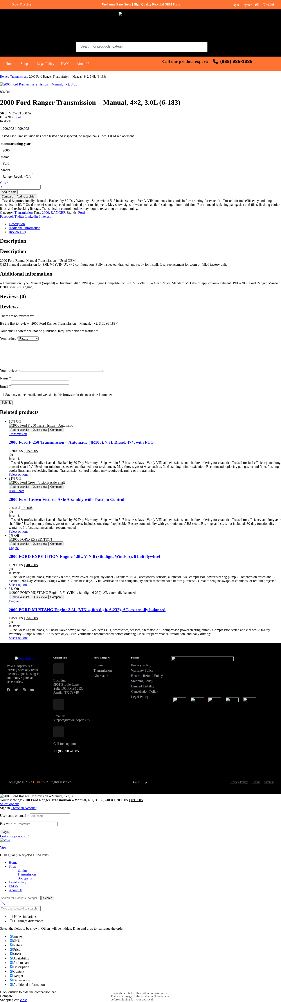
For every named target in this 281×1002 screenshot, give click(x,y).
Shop (24, 64)
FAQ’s (65, 64)
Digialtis (39, 782)
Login (5, 832)
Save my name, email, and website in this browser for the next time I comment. (59, 395)
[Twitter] (16, 690)
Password (8, 824)
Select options (18, 474)
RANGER (58, 212)
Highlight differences (28, 921)
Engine (14, 548)
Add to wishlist (26, 196)
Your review (10, 370)
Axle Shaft (16, 491)
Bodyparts (25, 878)
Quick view (40, 429)
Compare (7, 196)
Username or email (14, 815)
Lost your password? (14, 836)
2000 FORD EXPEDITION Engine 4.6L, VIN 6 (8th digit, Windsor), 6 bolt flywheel (84, 556)
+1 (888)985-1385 (66, 751)
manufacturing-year (16, 144)
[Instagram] (24, 690)
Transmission (18, 76)
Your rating (9, 338)
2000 (45, 212)
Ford (17, 117)
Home (9, 64)
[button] (25, 64)
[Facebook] (8, 690)
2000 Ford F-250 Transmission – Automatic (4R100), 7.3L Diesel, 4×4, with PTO (81, 442)
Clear (4, 183)
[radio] (6, 150)
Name (5, 378)
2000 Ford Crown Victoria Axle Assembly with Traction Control (66, 499)
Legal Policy (45, 64)
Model (5, 170)
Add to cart (9, 192)
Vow (3, 847)
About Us (83, 64)
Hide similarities (24, 916)
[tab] (145, 224)
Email (5, 386)
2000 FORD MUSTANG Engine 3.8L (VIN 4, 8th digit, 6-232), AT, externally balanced (87, 609)
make (5, 157)
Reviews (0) (17, 232)
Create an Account (23, 808)
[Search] (77, 51)
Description (17, 224)
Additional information (24, 228)
